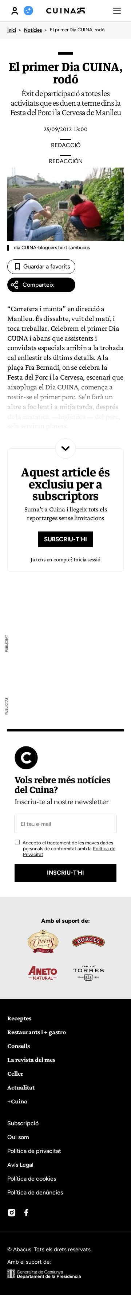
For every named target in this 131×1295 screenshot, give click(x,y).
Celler (15, 1073)
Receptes (19, 1018)
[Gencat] (44, 1275)
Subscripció (23, 1123)
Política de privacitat (34, 1150)
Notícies (33, 30)
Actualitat (21, 1087)
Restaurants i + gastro (36, 1032)
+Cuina (17, 1101)
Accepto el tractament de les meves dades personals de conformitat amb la (68, 848)
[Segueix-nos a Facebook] (26, 1212)
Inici (11, 30)
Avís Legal (20, 1164)
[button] (117, 10)
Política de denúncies (35, 1192)
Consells (18, 1045)
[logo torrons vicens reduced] (42, 941)
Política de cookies (31, 1178)
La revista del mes (31, 1059)
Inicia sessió (87, 559)
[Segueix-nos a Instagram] (11, 1212)
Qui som (18, 1137)
